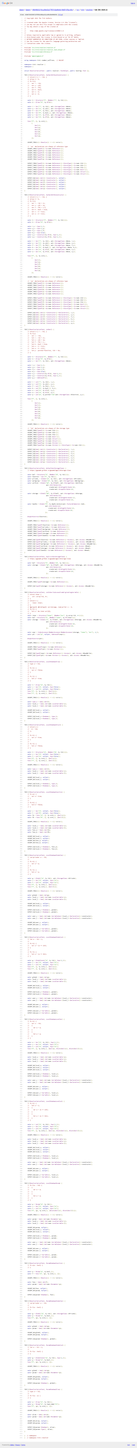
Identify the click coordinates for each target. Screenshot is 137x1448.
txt (128, 1445)
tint (82, 10)
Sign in (133, 3)
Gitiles (12, 1445)
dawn (21, 10)
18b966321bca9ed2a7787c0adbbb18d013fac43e (52, 10)
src (78, 10)
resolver (89, 10)
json (133, 1445)
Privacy (17, 1445)
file (60, 15)
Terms (23, 1445)
